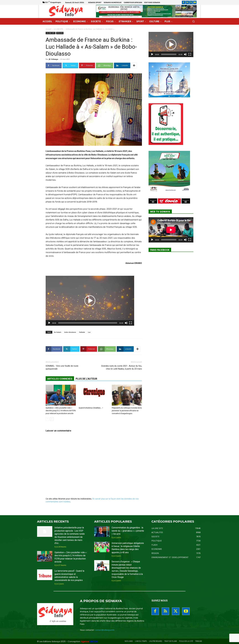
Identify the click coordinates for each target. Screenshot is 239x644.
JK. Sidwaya (53, 59)
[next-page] (52, 419)
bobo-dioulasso (70, 332)
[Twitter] (191, 2)
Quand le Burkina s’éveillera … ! (91, 408)
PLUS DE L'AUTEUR (86, 378)
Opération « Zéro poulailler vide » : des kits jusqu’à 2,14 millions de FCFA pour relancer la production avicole (61, 410)
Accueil (48, 29)
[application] (90, 301)
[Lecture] (49, 323)
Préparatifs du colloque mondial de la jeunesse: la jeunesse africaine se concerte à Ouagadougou (127, 410)
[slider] (87, 323)
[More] (134, 65)
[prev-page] (47, 419)
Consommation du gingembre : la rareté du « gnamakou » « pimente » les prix (128, 530)
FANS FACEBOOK (159, 250)
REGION (60, 33)
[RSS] (187, 2)
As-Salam (57, 332)
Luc (89, 332)
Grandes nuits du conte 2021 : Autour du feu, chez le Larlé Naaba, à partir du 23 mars (121, 367)
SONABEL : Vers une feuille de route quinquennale (62, 367)
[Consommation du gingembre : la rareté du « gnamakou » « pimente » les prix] (101, 531)
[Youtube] (195, 2)
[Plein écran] (130, 323)
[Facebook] (183, 2)
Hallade (82, 332)
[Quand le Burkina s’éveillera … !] (94, 395)
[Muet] (126, 323)
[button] (193, 21)
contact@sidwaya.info (105, 630)
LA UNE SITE (58, 29)
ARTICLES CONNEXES (59, 378)
